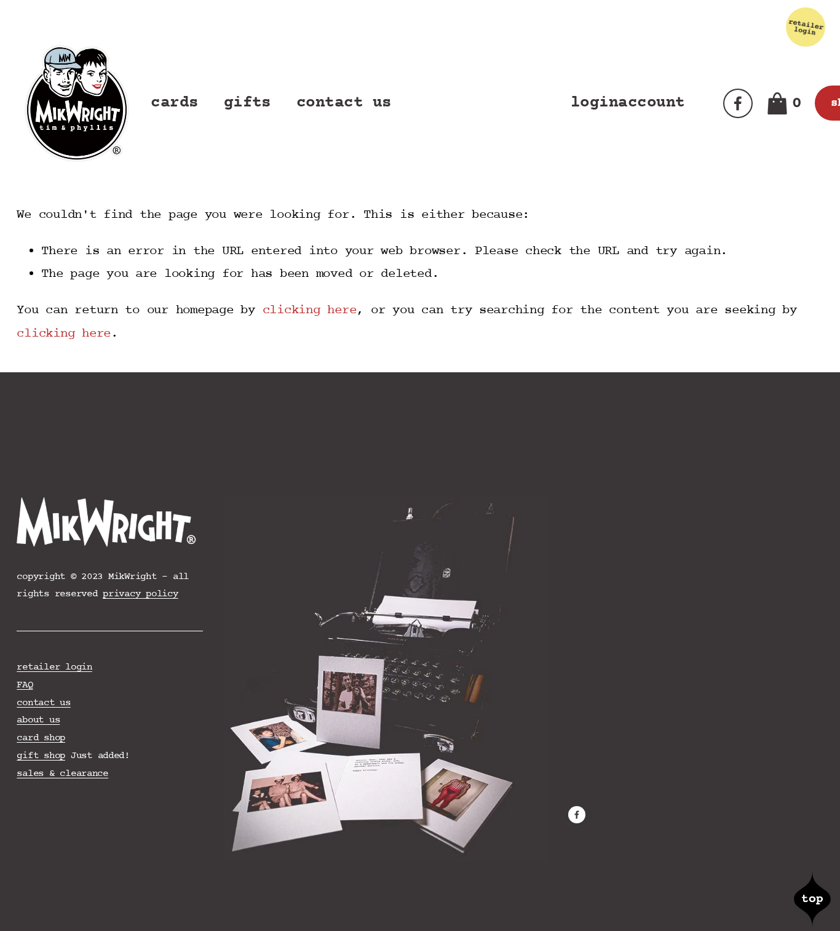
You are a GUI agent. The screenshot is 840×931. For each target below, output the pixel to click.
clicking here (310, 310)
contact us (344, 102)
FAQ (25, 685)
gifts (247, 102)
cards (174, 102)
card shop (41, 738)
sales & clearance (62, 773)
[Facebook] (738, 103)
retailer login (54, 667)
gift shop (41, 755)
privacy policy (140, 594)
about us (38, 720)
